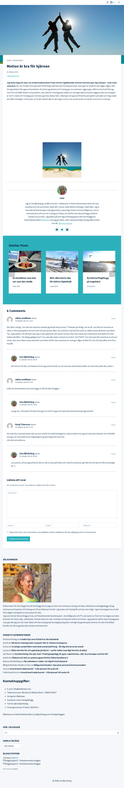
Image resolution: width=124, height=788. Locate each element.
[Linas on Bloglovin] (62, 758)
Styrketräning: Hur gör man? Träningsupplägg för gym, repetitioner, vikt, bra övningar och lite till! (61, 654)
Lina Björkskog (26, 356)
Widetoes (45, 220)
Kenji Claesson (22, 424)
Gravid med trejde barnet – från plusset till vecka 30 (34, 668)
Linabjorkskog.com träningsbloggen (49, 714)
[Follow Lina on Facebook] (57, 230)
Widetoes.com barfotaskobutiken (17, 714)
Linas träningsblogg (24, 700)
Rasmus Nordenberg (12, 661)
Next (112, 274)
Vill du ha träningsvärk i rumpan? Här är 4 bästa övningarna (39, 643)
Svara (113, 318)
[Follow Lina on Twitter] (62, 230)
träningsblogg (102, 606)
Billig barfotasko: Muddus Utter (17, 665)
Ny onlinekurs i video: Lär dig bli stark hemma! (45, 661)
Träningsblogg (13, 76)
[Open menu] (119, 2)
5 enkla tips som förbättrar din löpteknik (39, 639)
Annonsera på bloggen (12, 769)
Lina (62, 198)
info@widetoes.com (22, 689)
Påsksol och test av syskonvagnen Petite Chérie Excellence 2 (40, 657)
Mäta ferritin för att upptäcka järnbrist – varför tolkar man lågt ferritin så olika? (49, 650)
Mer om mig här (65, 223)
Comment (13, 493)
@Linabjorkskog (21, 703)
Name (11, 525)
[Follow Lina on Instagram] (67, 230)
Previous (12, 274)
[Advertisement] (62, 121)
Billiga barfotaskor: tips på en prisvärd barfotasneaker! (60, 665)
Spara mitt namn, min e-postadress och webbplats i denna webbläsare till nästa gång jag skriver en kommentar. (52, 532)
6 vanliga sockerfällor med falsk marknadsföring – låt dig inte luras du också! (47, 646)
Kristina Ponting (10, 639)
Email (49, 525)
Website (87, 525)
